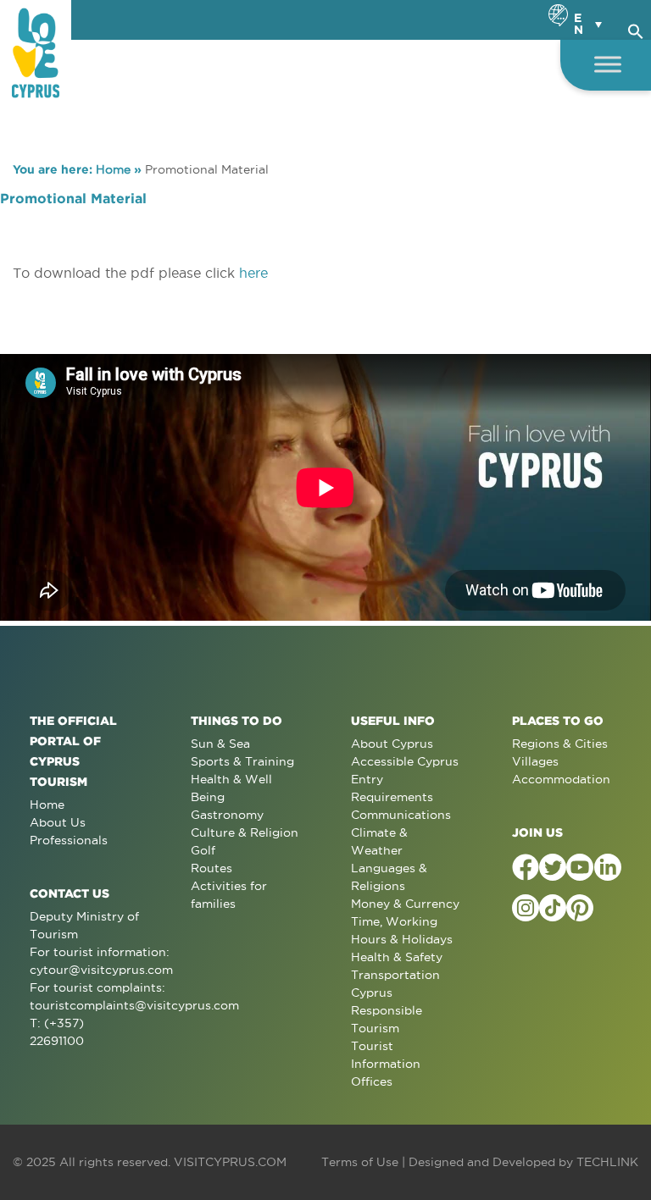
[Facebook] (525, 867)
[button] (635, 29)
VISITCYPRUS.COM (230, 1162)
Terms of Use (359, 1162)
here (253, 272)
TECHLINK (607, 1162)
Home (113, 169)
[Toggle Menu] (607, 64)
